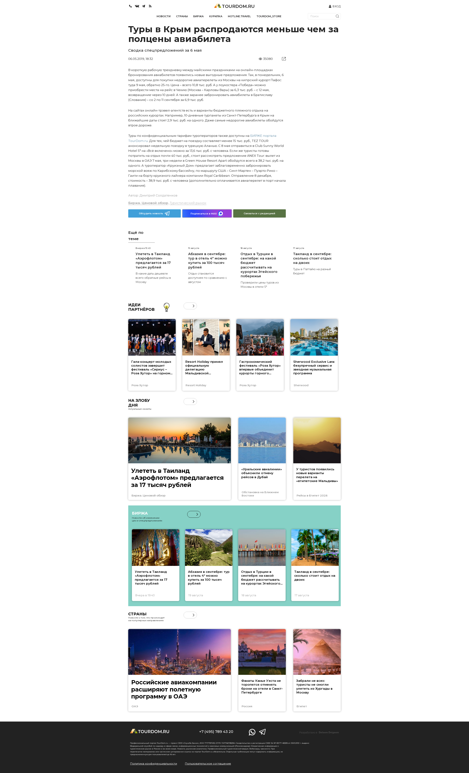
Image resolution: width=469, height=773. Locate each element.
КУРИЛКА (215, 16)
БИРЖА (198, 16)
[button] (187, 306)
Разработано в (319, 732)
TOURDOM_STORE (268, 16)
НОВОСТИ (164, 16)
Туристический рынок (188, 203)
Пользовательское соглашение (208, 763)
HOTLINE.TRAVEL (239, 16)
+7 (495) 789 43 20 (216, 731)
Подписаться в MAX (204, 213)
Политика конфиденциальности (153, 763)
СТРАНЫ (182, 16)
